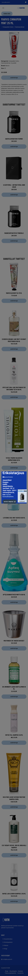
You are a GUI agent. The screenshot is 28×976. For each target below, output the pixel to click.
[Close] (2, 472)
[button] (10, 501)
